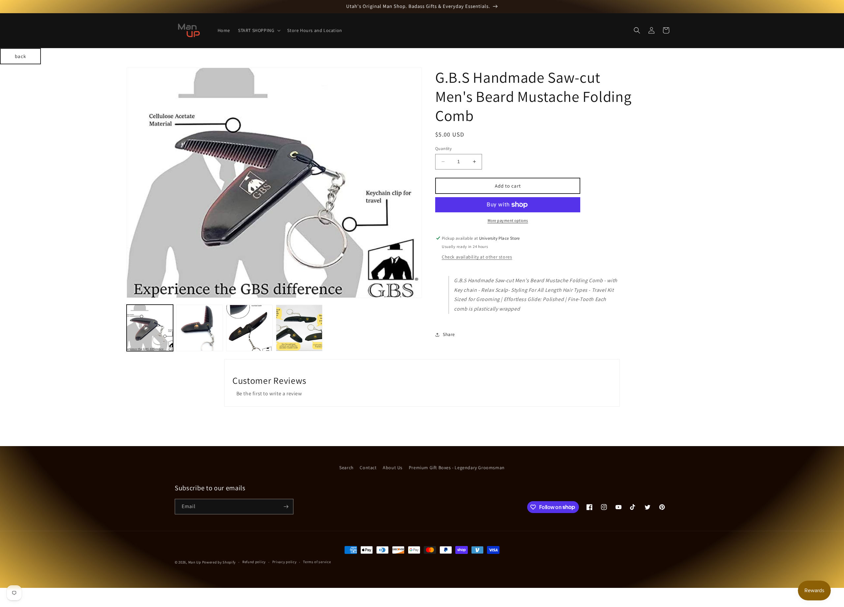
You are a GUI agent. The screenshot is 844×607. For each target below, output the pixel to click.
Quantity (443, 148)
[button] (258, 30)
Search (346, 467)
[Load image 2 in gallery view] (199, 328)
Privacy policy (284, 562)
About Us (393, 467)
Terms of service (317, 562)
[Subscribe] (286, 506)
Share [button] (449, 334)
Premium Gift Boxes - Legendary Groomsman (457, 467)
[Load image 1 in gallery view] (150, 328)
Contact (368, 467)
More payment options (508, 220)
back (20, 56)
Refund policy (254, 562)
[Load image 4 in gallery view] (299, 328)
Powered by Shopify (219, 562)
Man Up (194, 562)
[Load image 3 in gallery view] (249, 328)
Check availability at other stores (477, 257)
